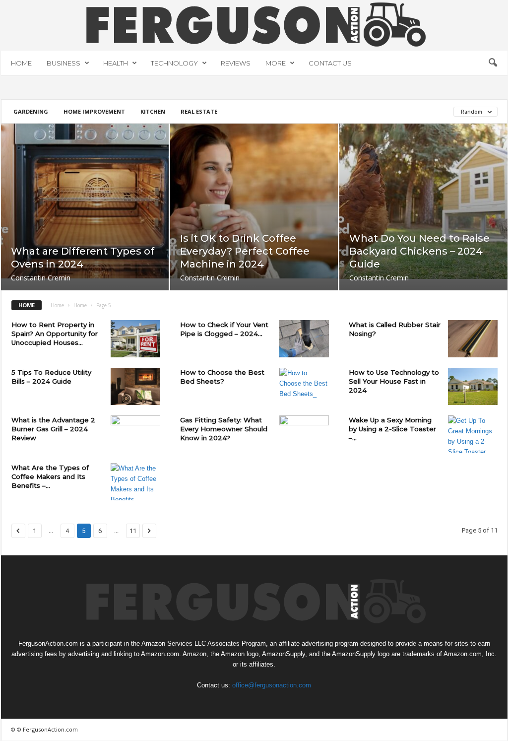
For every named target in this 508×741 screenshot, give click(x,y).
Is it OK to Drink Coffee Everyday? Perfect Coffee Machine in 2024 (245, 251)
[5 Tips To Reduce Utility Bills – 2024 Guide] (135, 386)
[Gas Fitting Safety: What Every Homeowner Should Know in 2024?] (304, 434)
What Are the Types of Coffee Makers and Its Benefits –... (50, 476)
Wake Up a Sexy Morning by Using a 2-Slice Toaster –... (392, 429)
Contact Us (330, 63)
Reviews (236, 63)
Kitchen (152, 111)
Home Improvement (94, 111)
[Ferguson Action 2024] (254, 24)
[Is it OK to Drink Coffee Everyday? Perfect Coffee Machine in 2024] (254, 201)
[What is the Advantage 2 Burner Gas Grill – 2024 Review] (135, 434)
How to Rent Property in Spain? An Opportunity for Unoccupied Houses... (54, 333)
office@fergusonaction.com (271, 685)
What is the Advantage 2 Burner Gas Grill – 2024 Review (53, 429)
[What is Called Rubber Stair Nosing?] (473, 338)
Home (21, 63)
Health (115, 63)
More (275, 63)
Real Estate (199, 111)
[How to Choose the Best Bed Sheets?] (304, 386)
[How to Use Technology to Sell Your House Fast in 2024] (473, 386)
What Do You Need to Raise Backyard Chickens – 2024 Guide (419, 251)
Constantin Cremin (40, 277)
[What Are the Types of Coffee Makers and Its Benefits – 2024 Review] (135, 481)
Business (63, 63)
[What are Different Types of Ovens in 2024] (85, 201)
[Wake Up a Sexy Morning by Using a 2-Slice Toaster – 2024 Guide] (473, 434)
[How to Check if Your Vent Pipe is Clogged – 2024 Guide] (304, 338)
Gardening (30, 111)
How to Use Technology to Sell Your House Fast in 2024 (394, 381)
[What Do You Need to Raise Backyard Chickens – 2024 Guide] (423, 201)
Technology (174, 63)
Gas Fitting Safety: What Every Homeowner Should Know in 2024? (223, 429)
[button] (493, 63)
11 (132, 531)
